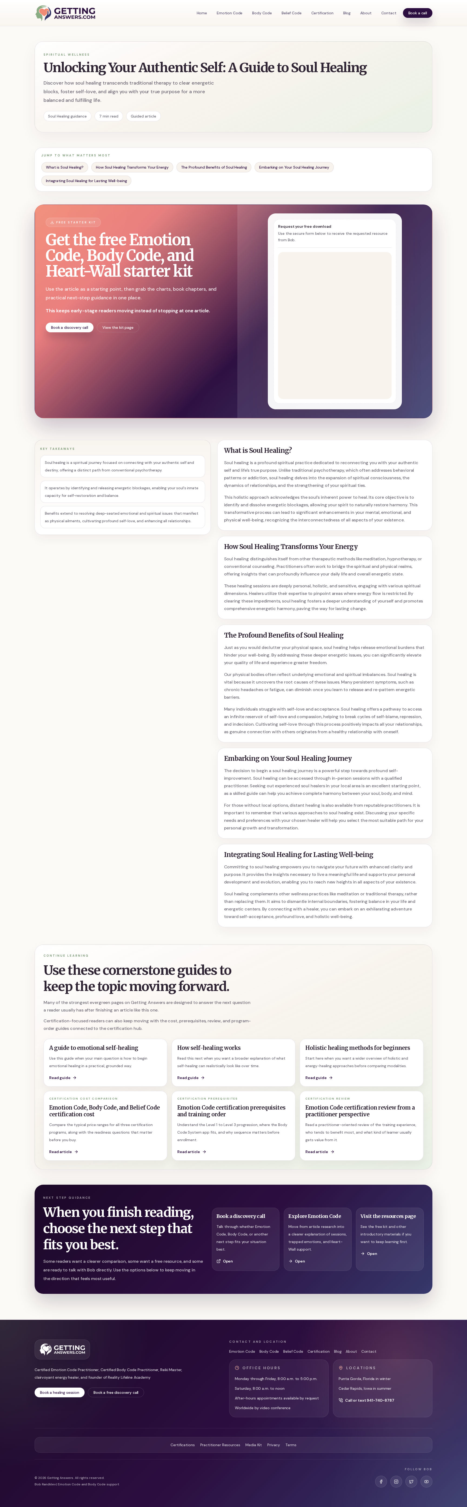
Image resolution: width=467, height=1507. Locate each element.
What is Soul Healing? (65, 167)
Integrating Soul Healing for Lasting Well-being (86, 180)
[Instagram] (396, 1482)
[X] (411, 1482)
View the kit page (118, 327)
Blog (347, 13)
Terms (290, 1444)
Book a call (417, 13)
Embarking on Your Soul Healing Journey (294, 167)
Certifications (183, 1444)
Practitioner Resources (220, 1444)
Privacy (273, 1444)
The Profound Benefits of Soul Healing (214, 167)
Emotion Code (229, 13)
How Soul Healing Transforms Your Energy (132, 167)
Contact (388, 13)
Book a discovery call (69, 327)
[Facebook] (381, 1482)
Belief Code (291, 13)
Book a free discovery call (116, 1392)
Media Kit (253, 1444)
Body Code (262, 13)
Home (202, 13)
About (365, 13)
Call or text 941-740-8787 (369, 1400)
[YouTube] (426, 1482)
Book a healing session (59, 1392)
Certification (322, 13)
